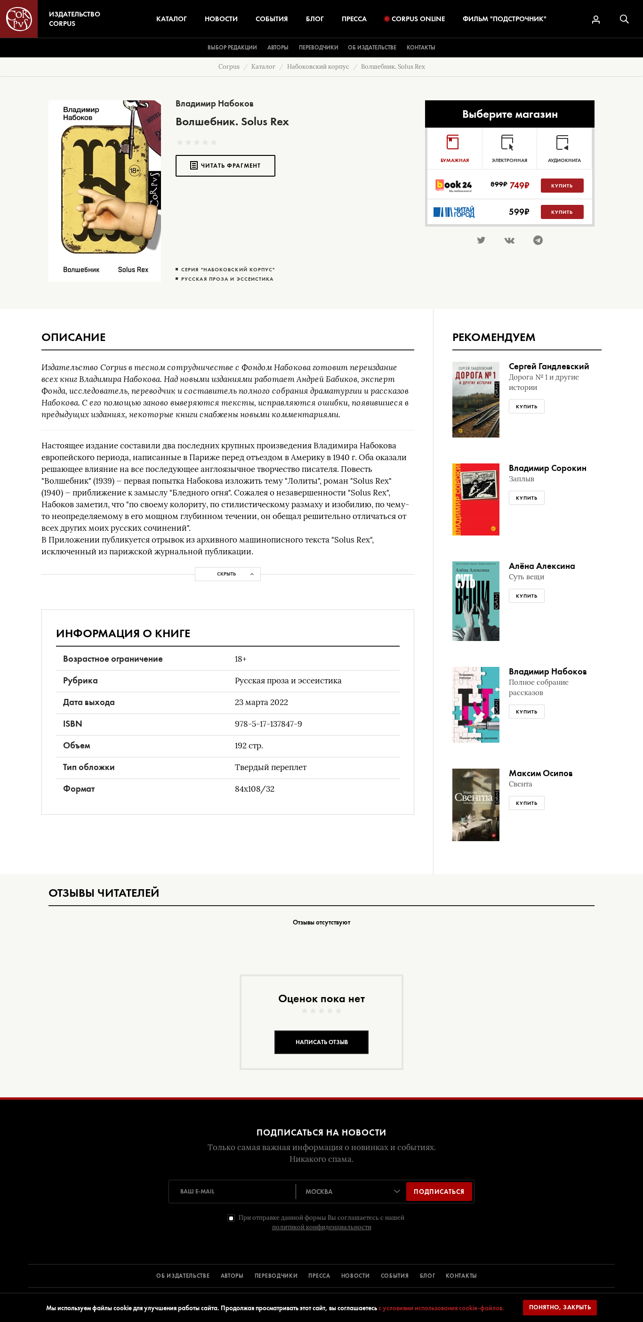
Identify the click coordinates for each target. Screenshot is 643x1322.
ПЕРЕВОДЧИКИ (276, 1276)
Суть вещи (526, 577)
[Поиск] (624, 19)
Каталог (171, 19)
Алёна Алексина (542, 566)
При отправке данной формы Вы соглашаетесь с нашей (321, 1222)
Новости (221, 19)
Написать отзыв (322, 1042)
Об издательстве (372, 47)
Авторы (278, 47)
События (272, 19)
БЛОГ (427, 1276)
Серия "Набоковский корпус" (228, 269)
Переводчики (318, 47)
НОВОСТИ (355, 1276)
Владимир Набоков (215, 103)
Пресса (354, 19)
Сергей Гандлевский (549, 366)
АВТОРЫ (232, 1276)
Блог (315, 19)
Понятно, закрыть (560, 1307)
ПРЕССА (319, 1276)
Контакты (421, 47)
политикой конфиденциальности (321, 1227)
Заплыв (521, 479)
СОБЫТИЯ (395, 1276)
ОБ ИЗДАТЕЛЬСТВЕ (183, 1276)
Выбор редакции (232, 47)
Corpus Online (418, 19)
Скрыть (226, 573)
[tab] (454, 148)
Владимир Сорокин (548, 468)
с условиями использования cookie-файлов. (441, 1308)
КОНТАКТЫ (461, 1276)
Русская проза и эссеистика (227, 279)
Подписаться (439, 1191)
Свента (520, 784)
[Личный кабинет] (596, 20)
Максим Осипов (541, 773)
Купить (562, 185)
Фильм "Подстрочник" (505, 19)
